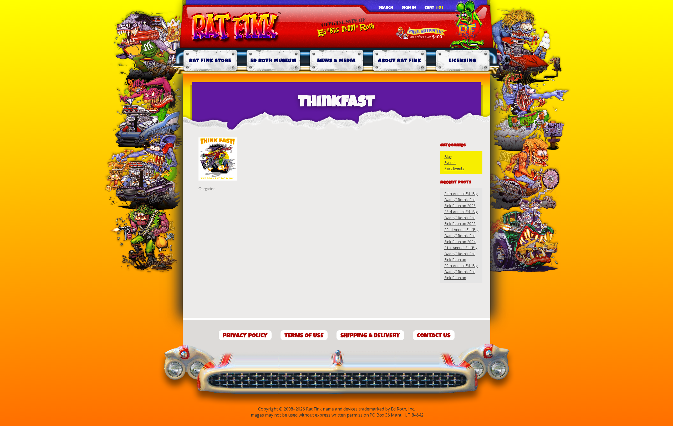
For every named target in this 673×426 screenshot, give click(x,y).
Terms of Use (304, 335)
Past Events (454, 168)
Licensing (463, 60)
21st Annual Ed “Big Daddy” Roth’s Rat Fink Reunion (460, 253)
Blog (448, 156)
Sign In (409, 8)
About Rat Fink (399, 60)
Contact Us (434, 335)
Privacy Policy (245, 335)
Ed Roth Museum (273, 60)
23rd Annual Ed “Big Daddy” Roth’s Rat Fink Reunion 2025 (461, 217)
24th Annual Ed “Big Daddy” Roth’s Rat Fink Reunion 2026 (461, 199)
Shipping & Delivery (370, 335)
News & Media (336, 60)
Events (450, 162)
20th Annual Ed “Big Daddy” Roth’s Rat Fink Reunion (461, 271)
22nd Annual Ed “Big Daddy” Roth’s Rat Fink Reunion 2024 (461, 235)
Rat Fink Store (210, 60)
